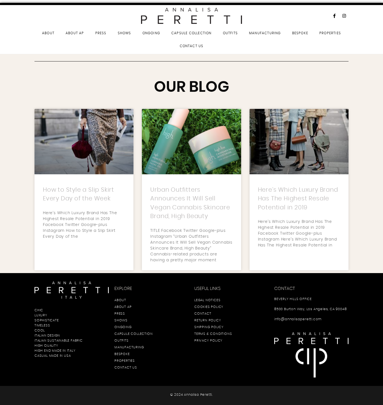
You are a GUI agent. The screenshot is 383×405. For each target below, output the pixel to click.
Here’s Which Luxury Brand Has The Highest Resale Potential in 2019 (298, 198)
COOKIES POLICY (208, 306)
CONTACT (202, 313)
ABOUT (48, 33)
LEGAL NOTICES (207, 300)
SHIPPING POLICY (209, 327)
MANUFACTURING (265, 33)
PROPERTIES (330, 33)
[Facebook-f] (334, 16)
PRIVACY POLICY (208, 340)
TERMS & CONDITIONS (213, 333)
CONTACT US (192, 46)
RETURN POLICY (207, 320)
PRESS (101, 33)
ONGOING (151, 33)
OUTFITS (230, 33)
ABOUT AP (75, 33)
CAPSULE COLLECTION (191, 33)
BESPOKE (300, 33)
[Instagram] (344, 16)
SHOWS (124, 33)
